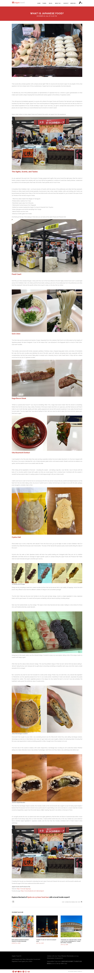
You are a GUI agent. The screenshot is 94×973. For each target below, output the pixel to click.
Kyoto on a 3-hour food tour (38, 897)
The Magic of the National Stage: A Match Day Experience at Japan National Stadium (71, 941)
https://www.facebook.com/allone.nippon (32, 891)
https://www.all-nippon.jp (24, 888)
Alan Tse (54, 16)
